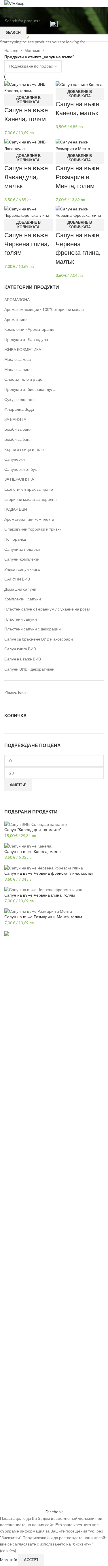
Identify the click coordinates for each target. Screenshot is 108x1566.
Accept (31, 1559)
